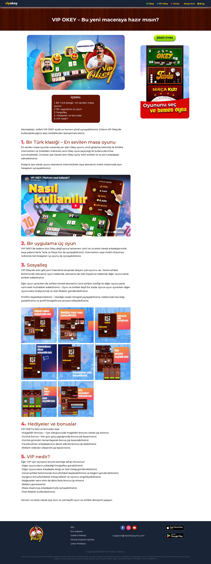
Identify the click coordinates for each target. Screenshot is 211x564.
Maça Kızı (189, 3)
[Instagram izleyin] (128, 527)
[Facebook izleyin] (122, 527)
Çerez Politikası (78, 544)
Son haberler (76, 531)
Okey (151, 3)
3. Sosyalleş (60, 112)
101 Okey (163, 3)
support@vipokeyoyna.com (128, 535)
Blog (202, 3)
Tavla (176, 3)
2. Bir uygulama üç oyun (68, 109)
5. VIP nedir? (61, 118)
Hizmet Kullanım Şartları (82, 539)
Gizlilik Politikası (78, 535)
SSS (72, 527)
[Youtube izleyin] (134, 527)
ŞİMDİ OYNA (165, 37)
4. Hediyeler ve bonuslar (68, 115)
